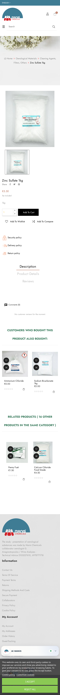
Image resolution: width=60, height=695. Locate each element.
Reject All (30, 689)
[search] (53, 26)
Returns (5, 585)
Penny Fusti (13, 467)
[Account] (47, 14)
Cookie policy (8, 674)
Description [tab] (28, 266)
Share (10, 184)
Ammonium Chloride (14, 381)
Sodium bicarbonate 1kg (43, 382)
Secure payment (9, 595)
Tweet (14, 184)
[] (24, 389)
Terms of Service (10, 575)
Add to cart (28, 212)
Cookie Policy (8, 610)
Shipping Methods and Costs (15, 590)
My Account (7, 626)
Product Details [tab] (28, 273)
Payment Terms (9, 580)
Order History (8, 636)
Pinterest (19, 184)
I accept (30, 681)
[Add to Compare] (6, 367)
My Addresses (8, 631)
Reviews (28, 281)
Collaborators (8, 600)
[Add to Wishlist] (6, 360)
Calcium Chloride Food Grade (42, 468)
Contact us (7, 570)
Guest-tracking (8, 641)
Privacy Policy (8, 605)
